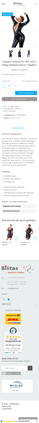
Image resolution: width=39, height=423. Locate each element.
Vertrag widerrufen (28, 419)
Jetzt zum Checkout (19, 99)
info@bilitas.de (13, 288)
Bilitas (16, 404)
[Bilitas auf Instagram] (9, 299)
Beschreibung (18, 128)
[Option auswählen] (16, 238)
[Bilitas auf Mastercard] (4, 373)
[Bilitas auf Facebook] (4, 299)
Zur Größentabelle (29, 81)
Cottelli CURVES (15, 118)
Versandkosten (19, 74)
